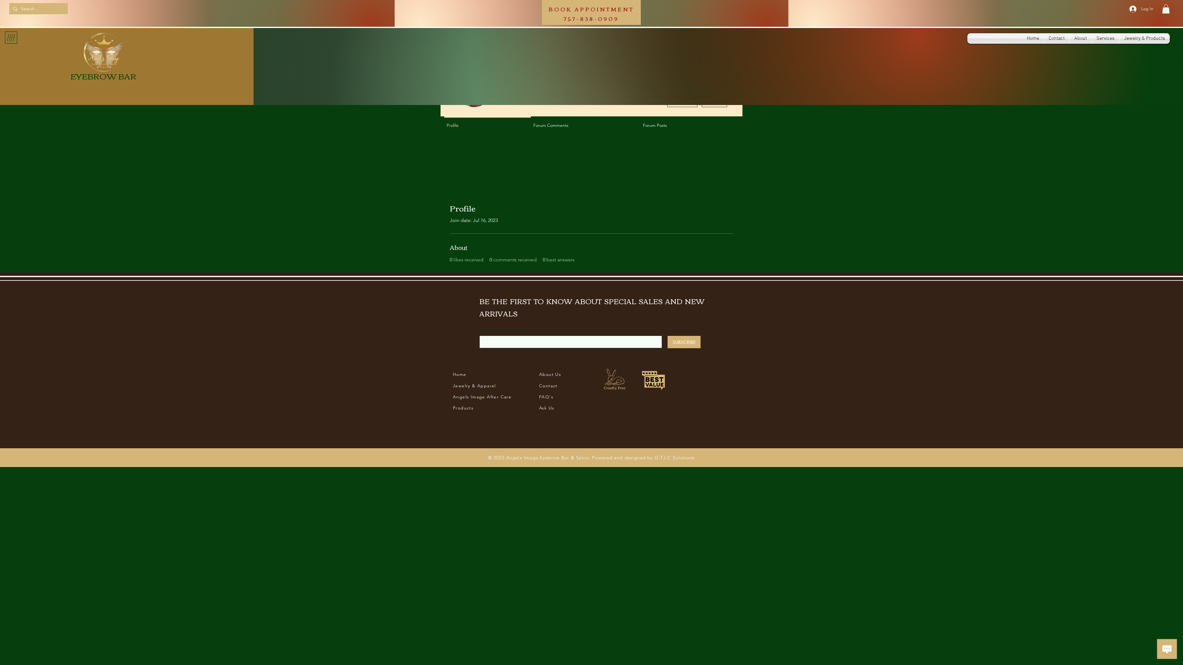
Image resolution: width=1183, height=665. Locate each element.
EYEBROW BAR (103, 75)
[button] (1166, 9)
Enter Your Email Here (500, 330)
